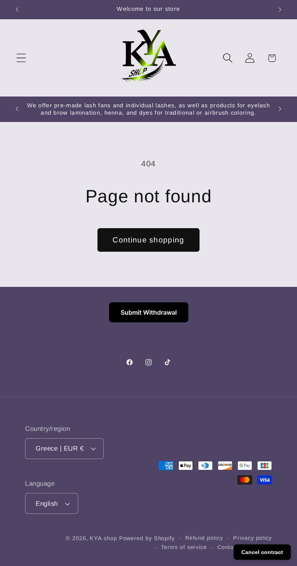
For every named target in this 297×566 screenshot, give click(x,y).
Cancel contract (262, 552)
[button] (21, 58)
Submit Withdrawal (149, 312)
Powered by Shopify (147, 538)
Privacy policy (252, 538)
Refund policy (204, 538)
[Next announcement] (279, 9)
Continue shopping (148, 240)
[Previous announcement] (17, 9)
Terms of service (184, 547)
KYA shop (103, 538)
